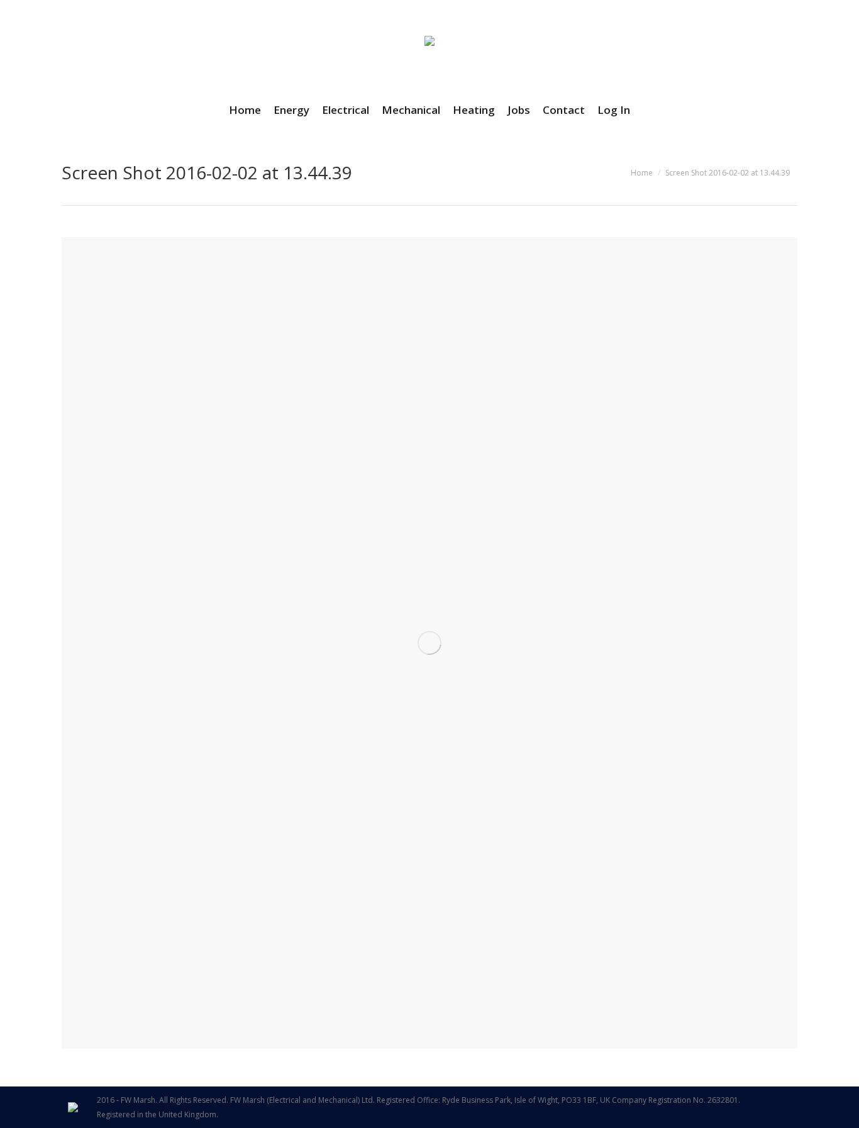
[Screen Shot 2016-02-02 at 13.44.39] (429, 643)
